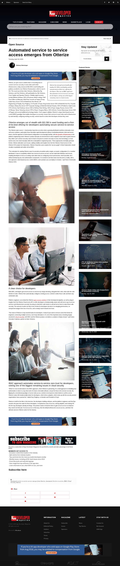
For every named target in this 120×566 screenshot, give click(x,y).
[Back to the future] (2, 2)
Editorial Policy (48, 526)
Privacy (46, 538)
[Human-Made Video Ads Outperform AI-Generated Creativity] (95, 284)
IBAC (65, 481)
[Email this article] (25, 501)
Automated (49, 481)
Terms (46, 535)
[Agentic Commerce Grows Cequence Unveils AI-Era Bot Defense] (95, 350)
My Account (100, 526)
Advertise (47, 532)
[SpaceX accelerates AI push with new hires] (95, 314)
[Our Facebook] (104, 2)
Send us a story (26, 2)
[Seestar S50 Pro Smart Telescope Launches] (95, 81)
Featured (31, 22)
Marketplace (76, 22)
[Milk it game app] (73, 563)
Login (88, 22)
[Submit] (116, 29)
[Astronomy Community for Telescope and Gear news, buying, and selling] (98, 563)
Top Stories (18, 22)
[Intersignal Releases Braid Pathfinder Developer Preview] (95, 146)
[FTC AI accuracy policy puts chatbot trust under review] (95, 256)
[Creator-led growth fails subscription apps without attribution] (95, 204)
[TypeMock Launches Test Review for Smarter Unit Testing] (95, 230)
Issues (63, 526)
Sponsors (64, 529)
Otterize (18, 482)
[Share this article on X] (54, 493)
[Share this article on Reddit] (54, 497)
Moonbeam (18, 530)
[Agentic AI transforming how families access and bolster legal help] (95, 176)
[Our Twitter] (109, 2)
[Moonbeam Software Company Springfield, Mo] (21, 563)
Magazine (42, 22)
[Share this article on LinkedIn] (25, 497)
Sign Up (99, 22)
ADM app (99, 529)
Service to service (58, 481)
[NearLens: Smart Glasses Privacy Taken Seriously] (95, 333)
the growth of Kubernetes (63, 134)
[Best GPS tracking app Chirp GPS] (47, 563)
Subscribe (54, 22)
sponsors (16, 2)
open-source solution (40, 300)
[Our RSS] (118, 2)
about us (47, 523)
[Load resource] (42, 76)
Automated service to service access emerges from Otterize (28, 481)
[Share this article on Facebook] (25, 493)
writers (8, 2)
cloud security (19, 317)
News (65, 22)
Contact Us (99, 523)
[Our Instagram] (113, 2)
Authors (46, 529)
